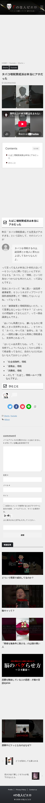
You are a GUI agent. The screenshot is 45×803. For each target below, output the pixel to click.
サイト (5, 495)
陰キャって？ (8, 610)
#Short (7, 420)
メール (6, 485)
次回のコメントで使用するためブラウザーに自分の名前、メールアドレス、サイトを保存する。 (21, 509)
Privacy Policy (21, 790)
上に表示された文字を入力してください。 (19, 520)
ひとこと (12, 163)
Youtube (13, 416)
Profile (10, 790)
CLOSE (36, 148)
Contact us (33, 790)
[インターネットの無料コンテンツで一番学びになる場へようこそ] (22, 7)
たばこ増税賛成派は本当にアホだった (23, 156)
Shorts (6, 416)
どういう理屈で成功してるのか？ (18, 577)
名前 (5, 475)
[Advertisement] (22, 37)
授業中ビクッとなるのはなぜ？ (17, 745)
